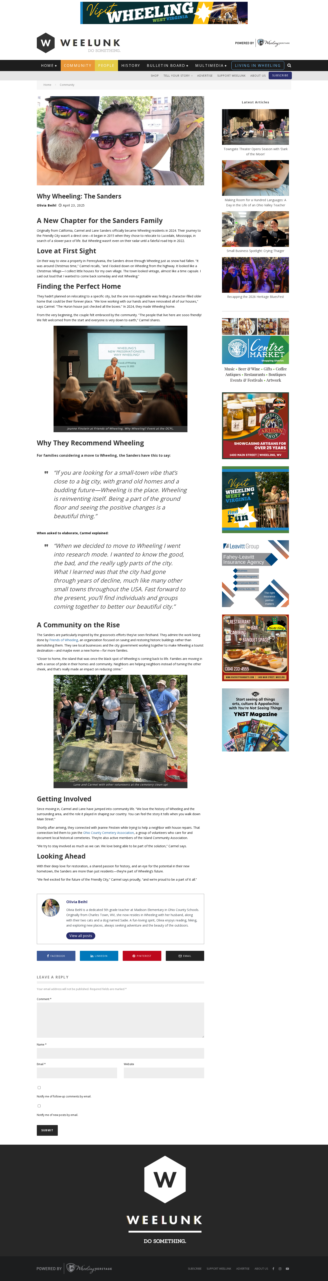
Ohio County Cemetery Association (108, 833)
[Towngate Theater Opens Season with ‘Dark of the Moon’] (255, 127)
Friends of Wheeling (63, 640)
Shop (155, 76)
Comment (44, 999)
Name (42, 1044)
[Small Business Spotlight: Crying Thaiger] (255, 229)
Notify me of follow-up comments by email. (64, 1096)
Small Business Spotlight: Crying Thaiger (255, 251)
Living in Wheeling (258, 65)
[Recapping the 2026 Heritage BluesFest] (255, 275)
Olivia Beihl (46, 205)
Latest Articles (255, 102)
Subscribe (280, 75)
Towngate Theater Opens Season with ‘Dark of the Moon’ (256, 151)
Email (41, 1064)
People (106, 65)
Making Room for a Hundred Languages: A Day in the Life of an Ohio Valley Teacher (255, 202)
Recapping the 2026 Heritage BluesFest (255, 297)
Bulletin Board (166, 65)
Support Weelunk (231, 76)
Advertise (205, 76)
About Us (258, 76)
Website (129, 1064)
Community (78, 65)
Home (47, 65)
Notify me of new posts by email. (57, 1115)
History (130, 65)
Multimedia (209, 65)
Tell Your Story (177, 76)
